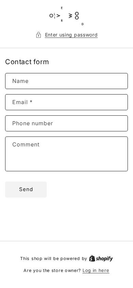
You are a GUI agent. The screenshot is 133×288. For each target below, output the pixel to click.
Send (26, 189)
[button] (66, 34)
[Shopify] (101, 258)
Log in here (96, 270)
